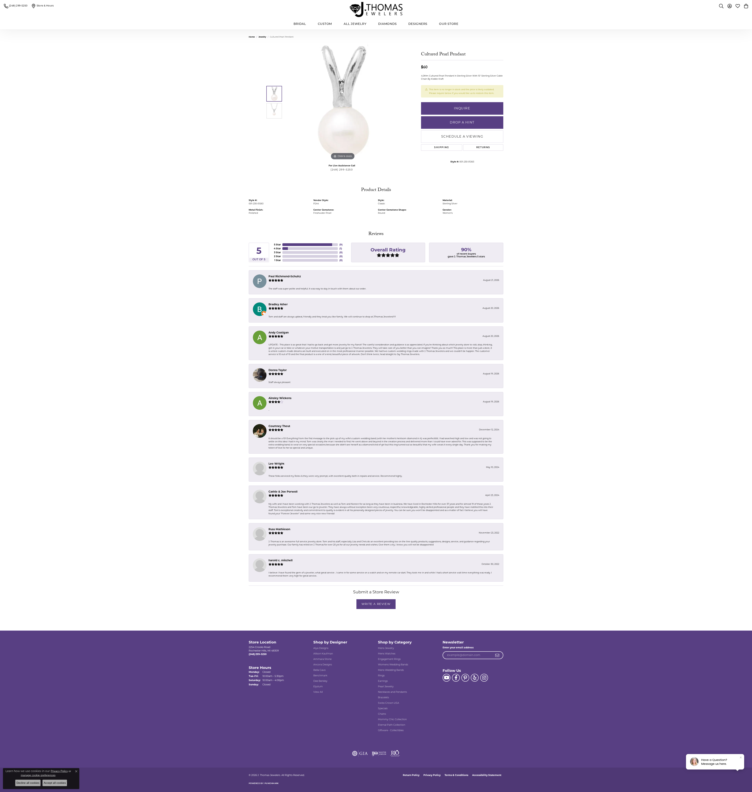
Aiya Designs (320, 648)
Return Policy (411, 775)
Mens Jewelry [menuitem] (386, 648)
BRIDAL (300, 24)
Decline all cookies (27, 782)
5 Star (277, 244)
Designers (417, 24)
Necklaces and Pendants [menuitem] (392, 691)
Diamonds (387, 24)
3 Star (277, 252)
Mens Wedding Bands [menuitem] (391, 670)
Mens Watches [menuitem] (386, 653)
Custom (325, 24)
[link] (16, 6)
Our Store (448, 24)
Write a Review (376, 604)
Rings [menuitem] (381, 675)
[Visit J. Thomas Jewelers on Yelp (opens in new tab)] (475, 678)
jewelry (262, 37)
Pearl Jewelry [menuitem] (386, 686)
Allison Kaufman (323, 653)
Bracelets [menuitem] (383, 697)
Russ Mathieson (279, 529)
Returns (483, 147)
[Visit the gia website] (360, 753)
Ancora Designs (322, 664)
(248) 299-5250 (342, 169)
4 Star (277, 248)
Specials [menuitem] (383, 708)
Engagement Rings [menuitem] (389, 659)
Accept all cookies (55, 782)
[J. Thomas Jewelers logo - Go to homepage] (376, 9)
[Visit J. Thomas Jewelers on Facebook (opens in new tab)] (456, 678)
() (341, 244)
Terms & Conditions (456, 775)
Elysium (318, 686)
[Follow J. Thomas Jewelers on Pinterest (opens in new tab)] (465, 678)
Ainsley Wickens (279, 398)
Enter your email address (458, 647)
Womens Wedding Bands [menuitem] (393, 664)
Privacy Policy (432, 775)
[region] (342, 102)
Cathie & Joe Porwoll (282, 491)
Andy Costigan (278, 332)
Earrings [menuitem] (383, 680)
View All (318, 691)
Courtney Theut (279, 426)
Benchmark (320, 675)
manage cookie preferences (38, 775)
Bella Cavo (319, 670)
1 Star (277, 260)
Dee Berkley (320, 680)
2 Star (277, 256)
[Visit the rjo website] (395, 753)
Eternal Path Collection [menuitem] (391, 724)
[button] (721, 6)
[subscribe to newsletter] (497, 655)
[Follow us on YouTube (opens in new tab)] (446, 678)
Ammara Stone (322, 659)
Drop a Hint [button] (462, 122)
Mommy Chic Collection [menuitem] (392, 719)
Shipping (441, 147)
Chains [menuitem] (382, 713)
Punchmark (271, 783)
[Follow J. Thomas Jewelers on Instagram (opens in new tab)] (484, 678)
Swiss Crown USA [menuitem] (388, 702)
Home (252, 37)
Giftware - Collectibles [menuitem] (391, 730)
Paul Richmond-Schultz (284, 276)
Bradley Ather (278, 304)
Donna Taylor (277, 370)
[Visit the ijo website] (379, 753)
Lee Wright (276, 463)
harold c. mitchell (280, 560)
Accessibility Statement (486, 775)
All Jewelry (355, 24)
